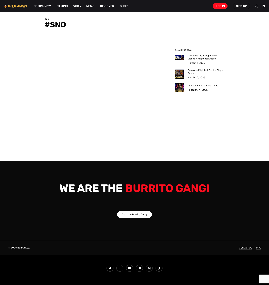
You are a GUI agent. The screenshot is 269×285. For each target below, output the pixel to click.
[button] (134, 214)
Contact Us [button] (245, 247)
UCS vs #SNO (65, 55)
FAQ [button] (258, 247)
